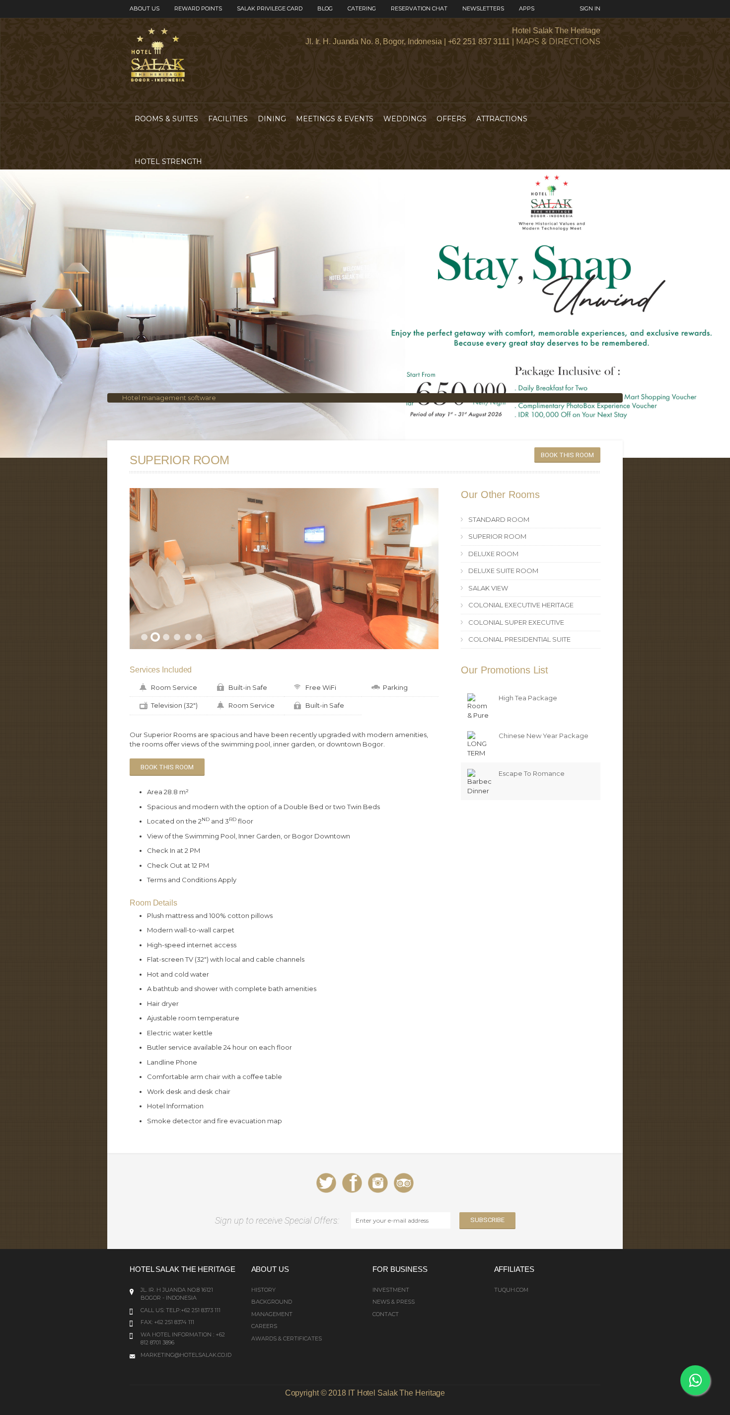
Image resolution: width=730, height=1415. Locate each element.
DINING (272, 118)
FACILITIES (228, 118)
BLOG (325, 8)
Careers (264, 1326)
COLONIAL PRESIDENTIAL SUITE (519, 639)
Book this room (567, 455)
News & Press (393, 1301)
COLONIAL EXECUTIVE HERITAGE (521, 605)
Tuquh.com (511, 1289)
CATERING (362, 8)
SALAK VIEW (488, 588)
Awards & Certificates (286, 1338)
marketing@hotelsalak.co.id (186, 1354)
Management (271, 1314)
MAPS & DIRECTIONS (558, 41)
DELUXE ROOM (493, 554)
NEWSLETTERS (483, 8)
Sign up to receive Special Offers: (279, 1220)
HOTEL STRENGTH (168, 161)
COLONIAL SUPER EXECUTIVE (516, 622)
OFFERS (451, 118)
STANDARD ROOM (498, 519)
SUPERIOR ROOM (497, 536)
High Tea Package (528, 698)
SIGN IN (590, 8)
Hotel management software (169, 398)
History (263, 1289)
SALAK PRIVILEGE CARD (269, 8)
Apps (526, 8)
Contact (385, 1314)
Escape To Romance (532, 773)
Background (271, 1301)
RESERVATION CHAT (419, 8)
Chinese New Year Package (543, 736)
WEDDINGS (405, 118)
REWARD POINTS (198, 8)
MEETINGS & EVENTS (334, 118)
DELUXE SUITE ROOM (503, 571)
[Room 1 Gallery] (284, 569)
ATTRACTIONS (501, 118)
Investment (390, 1289)
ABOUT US (144, 8)
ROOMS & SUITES (166, 118)
